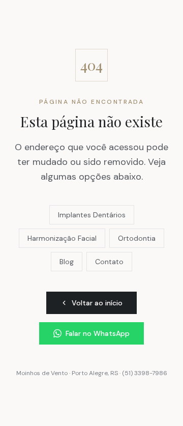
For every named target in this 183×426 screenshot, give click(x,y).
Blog (66, 261)
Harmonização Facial (62, 238)
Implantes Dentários (92, 214)
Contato (109, 261)
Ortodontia (137, 238)
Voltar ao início (97, 302)
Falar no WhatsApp (98, 333)
